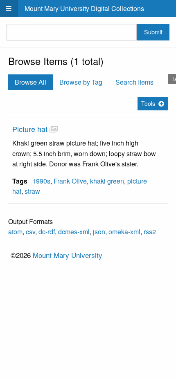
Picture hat (29, 128)
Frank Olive (70, 181)
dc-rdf (46, 231)
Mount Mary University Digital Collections (84, 8)
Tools (148, 103)
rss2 (150, 231)
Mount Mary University (67, 255)
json (99, 231)
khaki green (107, 181)
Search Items (134, 82)
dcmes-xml (74, 231)
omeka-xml (124, 231)
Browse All (30, 82)
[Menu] (9, 8)
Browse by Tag (80, 82)
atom (15, 231)
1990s (41, 181)
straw (32, 191)
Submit (153, 31)
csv (30, 231)
